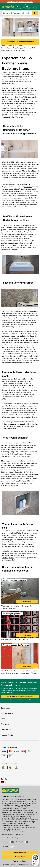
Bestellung (5, 708)
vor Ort (29, 553)
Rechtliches (6, 730)
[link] (20, 591)
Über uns (5, 724)
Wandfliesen (5, 245)
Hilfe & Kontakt (7, 713)
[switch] (35, 864)
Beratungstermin (8, 558)
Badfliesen (28, 187)
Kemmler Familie (7, 735)
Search (35, 13)
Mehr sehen (27, 601)
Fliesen (17, 202)
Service (4, 719)
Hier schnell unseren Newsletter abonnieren (20, 696)
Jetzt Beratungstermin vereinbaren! (20, 2)
